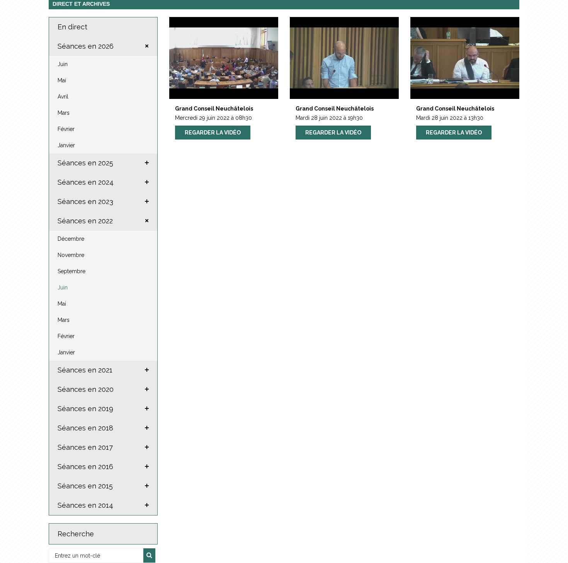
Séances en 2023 (85, 201)
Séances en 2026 (86, 46)
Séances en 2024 (86, 182)
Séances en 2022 (85, 221)
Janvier (66, 145)
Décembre (71, 239)
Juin (63, 64)
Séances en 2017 (85, 447)
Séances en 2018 (85, 428)
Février (66, 129)
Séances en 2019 (85, 409)
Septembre (71, 271)
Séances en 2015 (85, 486)
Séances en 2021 (85, 370)
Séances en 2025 (85, 163)
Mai (62, 80)
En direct (72, 27)
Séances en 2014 (85, 505)
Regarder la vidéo (213, 132)
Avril (63, 97)
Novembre (71, 255)
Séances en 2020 (86, 389)
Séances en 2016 (85, 467)
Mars (64, 113)
